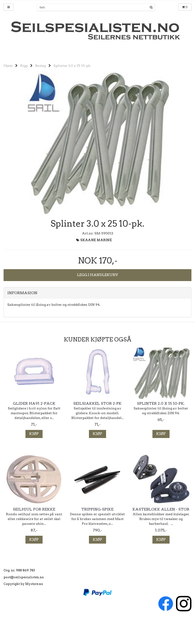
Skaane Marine (96, 240)
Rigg (24, 66)
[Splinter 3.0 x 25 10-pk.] (97, 143)
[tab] (97, 293)
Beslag (40, 66)
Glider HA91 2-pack (34, 403)
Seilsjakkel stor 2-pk (97, 403)
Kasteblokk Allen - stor (160, 509)
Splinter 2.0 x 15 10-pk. (161, 403)
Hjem (8, 66)
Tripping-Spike (97, 509)
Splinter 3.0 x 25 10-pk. (72, 66)
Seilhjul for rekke (34, 509)
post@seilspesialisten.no (24, 577)
